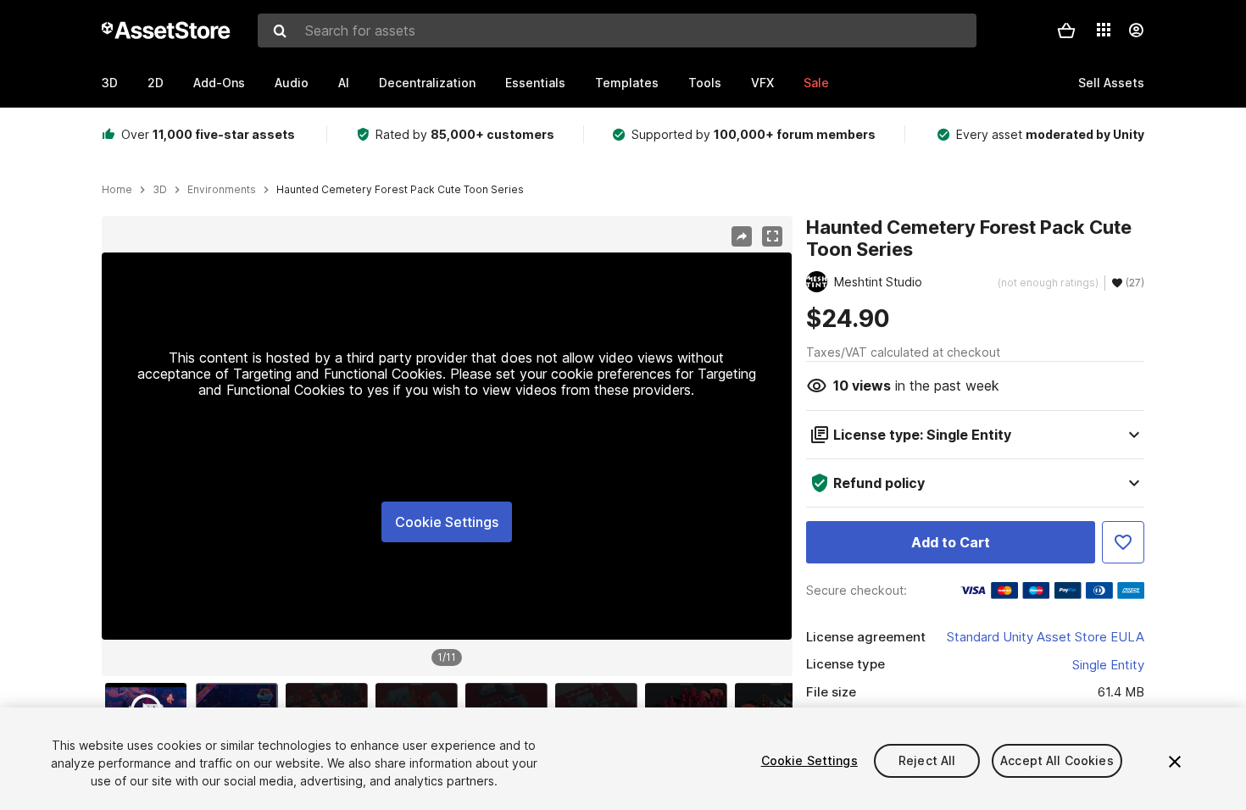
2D (155, 82)
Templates (627, 82)
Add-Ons (219, 82)
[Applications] (1103, 29)
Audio (292, 82)
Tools (704, 82)
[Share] (741, 236)
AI (343, 82)
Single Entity (1108, 665)
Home (117, 190)
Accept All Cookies (1057, 760)
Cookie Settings (446, 521)
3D (110, 82)
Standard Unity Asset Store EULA (1045, 637)
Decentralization (427, 82)
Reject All (926, 760)
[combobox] (617, 30)
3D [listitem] (160, 190)
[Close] (1175, 761)
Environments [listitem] (221, 190)
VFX (762, 82)
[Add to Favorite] (1123, 542)
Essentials (535, 82)
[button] (1066, 30)
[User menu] (1135, 30)
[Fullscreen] (772, 236)
